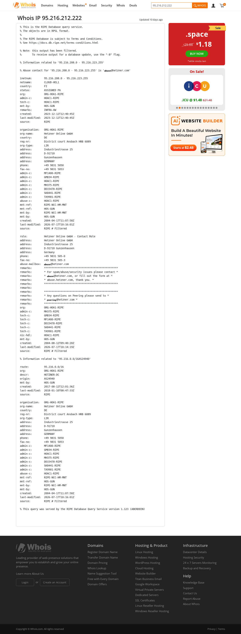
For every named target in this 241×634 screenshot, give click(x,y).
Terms (221, 629)
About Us (38, 573)
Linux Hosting (144, 552)
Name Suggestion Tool (102, 573)
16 (216, 108)
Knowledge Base (193, 582)
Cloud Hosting (144, 568)
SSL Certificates (145, 600)
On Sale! (197, 71)
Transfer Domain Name (103, 557)
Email (93, 5)
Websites (78, 5)
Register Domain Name (102, 552)
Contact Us (190, 593)
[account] (213, 5)
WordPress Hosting (147, 563)
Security (106, 5)
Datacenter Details (195, 552)
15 (214, 108)
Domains (47, 5)
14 (211, 108)
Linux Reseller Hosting (149, 605)
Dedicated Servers (147, 595)
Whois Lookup (97, 568)
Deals (133, 5)
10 (201, 108)
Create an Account (54, 582)
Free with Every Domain (103, 579)
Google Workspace (147, 584)
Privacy (211, 629)
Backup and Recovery (197, 568)
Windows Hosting (146, 557)
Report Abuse (191, 599)
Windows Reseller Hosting (152, 611)
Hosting (63, 5)
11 (203, 108)
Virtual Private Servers (149, 589)
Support (188, 588)
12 (206, 108)
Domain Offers (97, 584)
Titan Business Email (148, 579)
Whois (121, 5)
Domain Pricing (98, 563)
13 (209, 108)
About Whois (191, 604)
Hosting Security (193, 557)
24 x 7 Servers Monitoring (200, 563)
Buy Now (197, 54)
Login (25, 582)
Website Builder (145, 573)
